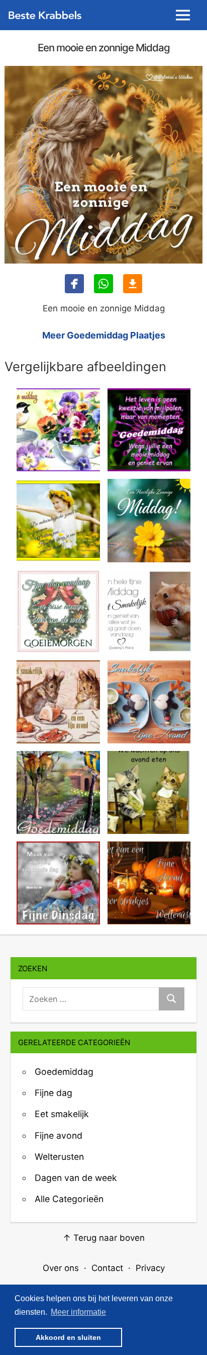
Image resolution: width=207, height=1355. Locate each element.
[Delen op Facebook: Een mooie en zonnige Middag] (74, 283)
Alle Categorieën (69, 1199)
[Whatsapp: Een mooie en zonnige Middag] (103, 283)
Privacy (150, 1268)
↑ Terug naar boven (104, 1238)
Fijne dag (53, 1092)
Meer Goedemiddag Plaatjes (103, 335)
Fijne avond (58, 1135)
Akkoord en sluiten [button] (68, 1337)
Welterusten (59, 1156)
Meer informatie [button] (78, 1312)
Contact (107, 1268)
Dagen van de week (76, 1177)
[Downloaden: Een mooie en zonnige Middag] (132, 283)
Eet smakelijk (62, 1114)
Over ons (61, 1268)
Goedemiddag (64, 1071)
